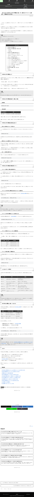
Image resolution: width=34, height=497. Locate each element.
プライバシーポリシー (6, 494)
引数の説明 (10, 51)
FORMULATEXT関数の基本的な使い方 (13, 52)
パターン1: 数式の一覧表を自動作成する (14, 59)
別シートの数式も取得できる (12, 56)
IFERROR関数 (13, 216)
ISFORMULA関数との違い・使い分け (13, 67)
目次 (15, 45)
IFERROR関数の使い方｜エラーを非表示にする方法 (10, 371)
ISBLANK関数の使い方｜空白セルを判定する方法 (10, 374)
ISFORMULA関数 (23, 193)
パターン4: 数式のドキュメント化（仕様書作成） (15, 63)
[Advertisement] (17, 19)
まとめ (9, 68)
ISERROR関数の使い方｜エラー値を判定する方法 (10, 380)
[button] (22, 409)
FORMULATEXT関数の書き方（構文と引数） (14, 48)
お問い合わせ (28, 494)
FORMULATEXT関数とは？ (12, 47)
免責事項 (17, 494)
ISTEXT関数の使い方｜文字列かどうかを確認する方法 (11, 377)
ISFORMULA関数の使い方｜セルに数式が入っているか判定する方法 (13, 370)
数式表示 (3, 388)
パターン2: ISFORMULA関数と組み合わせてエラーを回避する (17, 60)
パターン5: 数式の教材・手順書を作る (14, 64)
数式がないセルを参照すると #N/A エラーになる (15, 55)
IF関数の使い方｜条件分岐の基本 (7, 373)
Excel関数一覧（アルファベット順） (8, 383)
